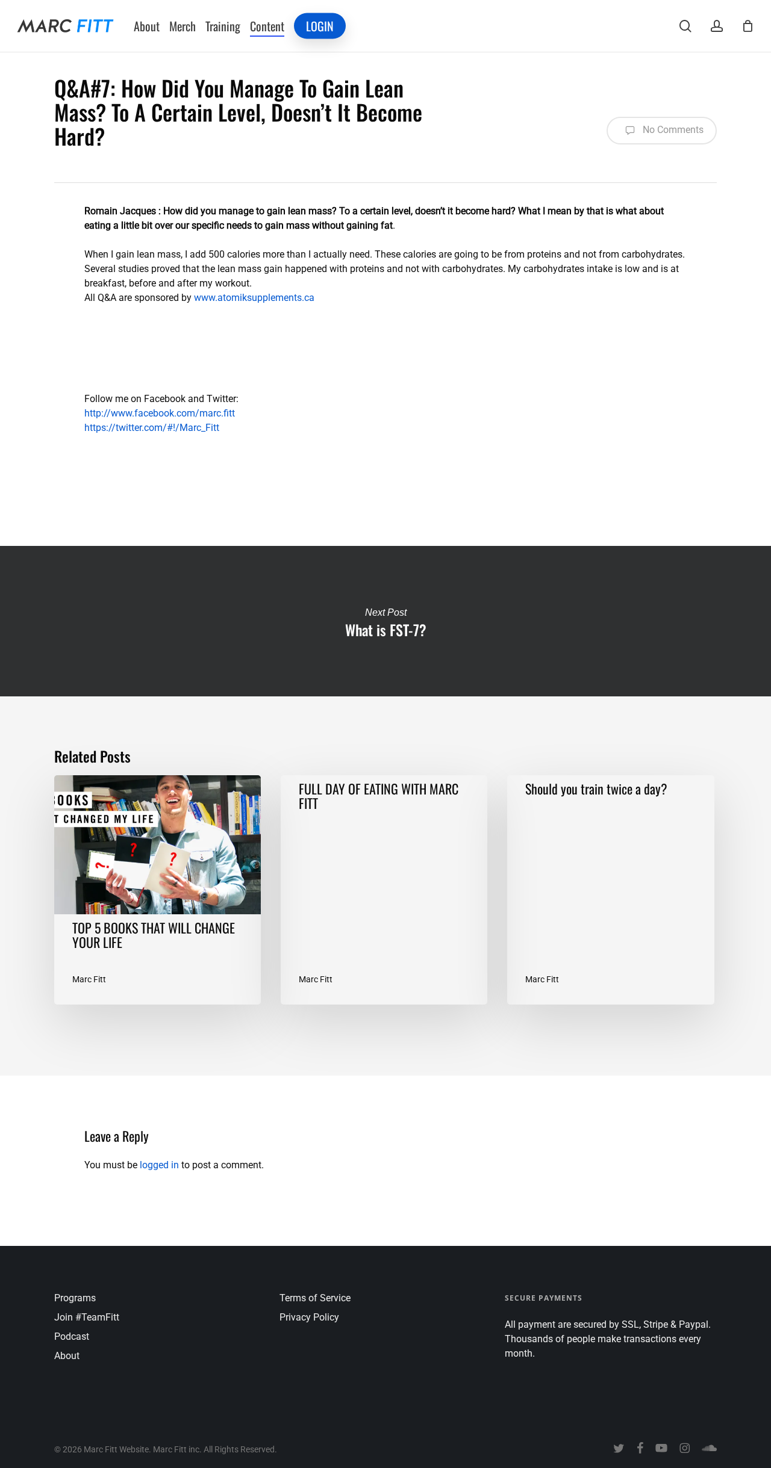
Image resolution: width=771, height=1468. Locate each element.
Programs (75, 1298)
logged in (159, 1165)
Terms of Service (315, 1298)
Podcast (71, 1336)
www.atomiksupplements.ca (254, 297)
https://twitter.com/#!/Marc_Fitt (151, 427)
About (67, 1355)
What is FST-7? (385, 621)
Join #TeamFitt (86, 1317)
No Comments (672, 129)
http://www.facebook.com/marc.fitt (159, 413)
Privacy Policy (309, 1317)
